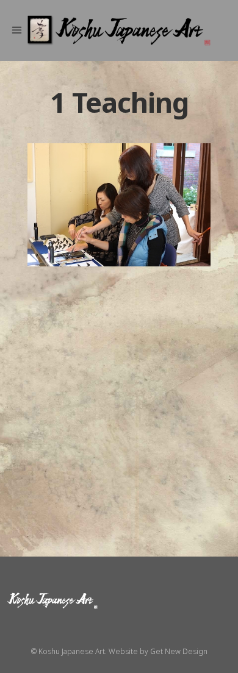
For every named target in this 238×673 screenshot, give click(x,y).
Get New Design (178, 651)
